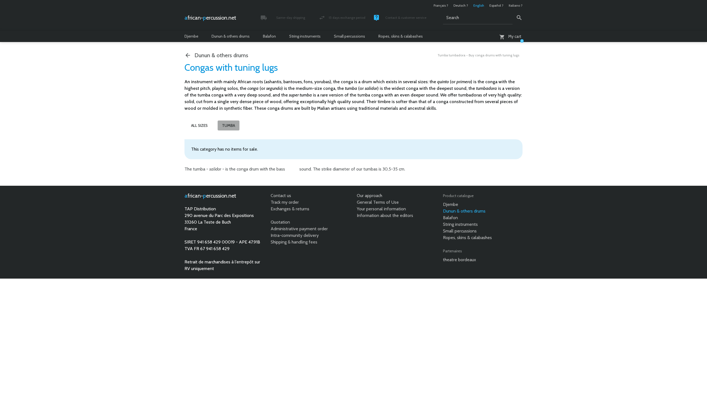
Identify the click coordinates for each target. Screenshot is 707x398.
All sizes (199, 125)
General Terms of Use (378, 202)
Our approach (369, 195)
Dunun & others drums (231, 36)
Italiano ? (516, 5)
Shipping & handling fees (294, 242)
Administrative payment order (299, 228)
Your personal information (381, 208)
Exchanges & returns (290, 208)
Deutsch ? (460, 5)
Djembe (191, 36)
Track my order (285, 202)
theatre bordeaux (459, 259)
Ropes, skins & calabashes (400, 36)
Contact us (281, 195)
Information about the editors (385, 215)
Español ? (496, 5)
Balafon (269, 36)
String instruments (305, 36)
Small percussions (349, 36)
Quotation (280, 222)
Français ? (441, 5)
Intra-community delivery (295, 235)
